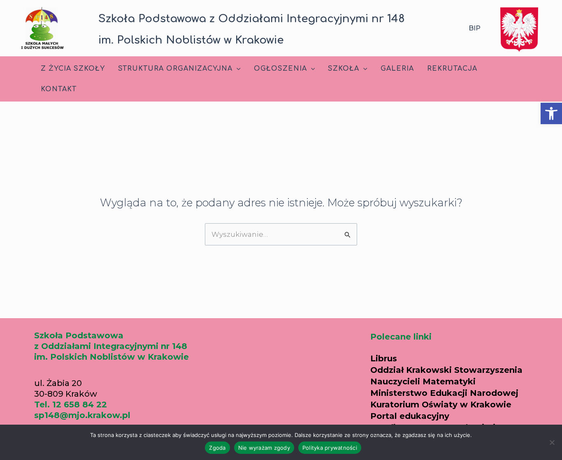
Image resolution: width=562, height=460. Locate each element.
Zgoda (217, 447)
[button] (551, 113)
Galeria (397, 68)
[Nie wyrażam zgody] (552, 442)
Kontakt (59, 89)
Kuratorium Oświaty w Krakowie (440, 404)
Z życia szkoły (73, 68)
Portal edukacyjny (409, 416)
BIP (475, 28)
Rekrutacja (452, 68)
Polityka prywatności (329, 447)
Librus (383, 358)
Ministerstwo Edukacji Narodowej (444, 393)
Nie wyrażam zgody (264, 447)
